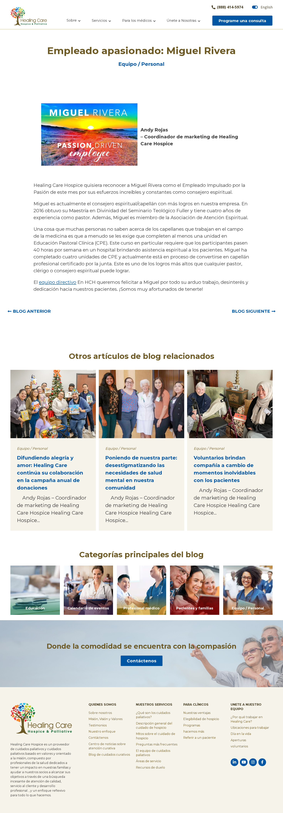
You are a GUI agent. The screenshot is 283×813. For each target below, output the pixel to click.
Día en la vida (241, 734)
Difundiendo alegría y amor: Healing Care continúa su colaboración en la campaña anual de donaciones (50, 473)
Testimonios (98, 725)
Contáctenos (141, 660)
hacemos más (193, 731)
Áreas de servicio (148, 761)
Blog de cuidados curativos (109, 754)
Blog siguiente (251, 311)
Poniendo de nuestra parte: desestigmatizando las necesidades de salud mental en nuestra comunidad (141, 473)
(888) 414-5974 (230, 7)
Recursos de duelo (150, 767)
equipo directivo (57, 282)
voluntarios (239, 746)
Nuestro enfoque (102, 731)
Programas (191, 725)
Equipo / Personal (141, 64)
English (267, 7)
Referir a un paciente (199, 737)
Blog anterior (32, 311)
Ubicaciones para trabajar (250, 727)
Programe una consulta (242, 20)
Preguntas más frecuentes (156, 744)
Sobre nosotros (100, 713)
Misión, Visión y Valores (105, 719)
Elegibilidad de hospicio (201, 719)
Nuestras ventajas (196, 713)
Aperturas (238, 740)
